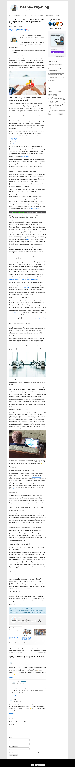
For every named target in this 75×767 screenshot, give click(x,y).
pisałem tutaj (15, 489)
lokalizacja (51, 104)
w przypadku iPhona (34, 318)
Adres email (12, 742)
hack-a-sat (62, 98)
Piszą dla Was (40, 15)
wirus (49, 110)
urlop (34, 642)
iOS (64, 100)
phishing (60, 104)
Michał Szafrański (25, 156)
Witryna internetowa (13, 746)
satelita (63, 107)
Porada (22, 642)
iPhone (50, 101)
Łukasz (10, 26)
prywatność (53, 107)
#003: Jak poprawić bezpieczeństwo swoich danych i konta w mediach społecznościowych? (27, 638)
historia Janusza (60, 100)
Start (10, 15)
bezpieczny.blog (34, 7)
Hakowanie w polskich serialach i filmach (56, 77)
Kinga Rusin (27, 287)
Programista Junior (54, 106)
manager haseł (55, 104)
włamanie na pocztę (62, 110)
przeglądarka (60, 107)
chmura (57, 94)
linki (49, 104)
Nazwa (11, 737)
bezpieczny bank (51, 94)
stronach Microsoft (14, 312)
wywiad (57, 110)
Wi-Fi (63, 109)
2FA (25, 642)
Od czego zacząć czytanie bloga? (29, 15)
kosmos (62, 102)
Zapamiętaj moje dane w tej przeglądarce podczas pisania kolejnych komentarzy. (27, 752)
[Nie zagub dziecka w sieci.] (40, 632)
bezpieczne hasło (60, 93)
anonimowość (56, 91)
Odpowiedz (11, 677)
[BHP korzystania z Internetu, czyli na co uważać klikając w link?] (15, 632)
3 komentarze (20, 26)
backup (60, 91)
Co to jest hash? (51, 80)
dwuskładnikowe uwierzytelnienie (53, 96)
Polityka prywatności (40, 765)
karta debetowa (29, 642)
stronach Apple (29, 314)
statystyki (56, 109)
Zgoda (32, 765)
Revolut (28, 239)
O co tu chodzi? (17, 15)
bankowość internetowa (52, 93)
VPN (36, 642)
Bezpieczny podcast (49, 15)
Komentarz (12, 724)
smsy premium (52, 109)
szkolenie (59, 109)
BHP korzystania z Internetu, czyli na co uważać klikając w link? (14, 637)
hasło (53, 100)
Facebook (55, 98)
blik (55, 94)
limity (64, 102)
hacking (50, 100)
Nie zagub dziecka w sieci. (39, 636)
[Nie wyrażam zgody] (73, 763)
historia (56, 100)
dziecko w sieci (60, 97)
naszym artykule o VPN (36, 208)
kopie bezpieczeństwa (56, 102)
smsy (49, 109)
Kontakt (57, 15)
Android (52, 91)
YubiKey (49, 111)
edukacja (50, 98)
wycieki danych (53, 110)
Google (59, 98)
